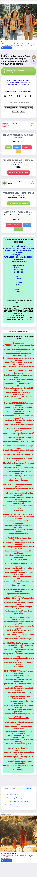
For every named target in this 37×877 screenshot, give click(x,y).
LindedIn (29, 107)
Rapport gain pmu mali (13, 225)
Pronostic (27, 147)
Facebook (7, 107)
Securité (16, 791)
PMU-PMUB (4, 54)
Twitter (22, 111)
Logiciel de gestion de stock (11, 794)
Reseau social (24, 791)
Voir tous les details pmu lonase (18, 172)
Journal (16, 147)
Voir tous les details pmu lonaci (18, 203)
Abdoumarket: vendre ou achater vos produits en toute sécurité (18, 805)
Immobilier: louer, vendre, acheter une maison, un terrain (17, 801)
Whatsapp (14, 107)
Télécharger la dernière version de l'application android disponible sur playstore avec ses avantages (18, 83)
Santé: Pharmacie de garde (10, 798)
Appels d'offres (24, 798)
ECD (18, 151)
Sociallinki (15, 111)
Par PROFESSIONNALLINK (25, 788)
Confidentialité (7, 791)
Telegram (22, 107)
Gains (8, 147)
